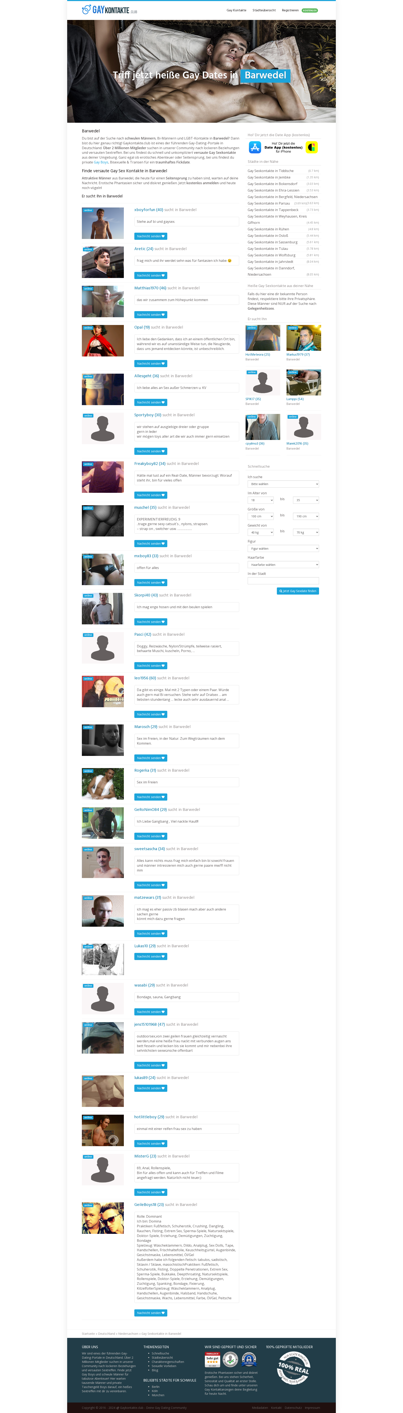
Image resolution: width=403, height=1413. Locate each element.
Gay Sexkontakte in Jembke (283, 177)
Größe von (256, 509)
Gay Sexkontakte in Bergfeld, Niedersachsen (283, 197)
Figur (252, 541)
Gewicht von (257, 525)
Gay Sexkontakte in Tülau (283, 248)
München (158, 1395)
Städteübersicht (264, 10)
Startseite (88, 1334)
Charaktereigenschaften (168, 1362)
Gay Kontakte (236, 10)
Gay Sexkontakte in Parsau (277, 203)
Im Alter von (257, 493)
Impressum (312, 1408)
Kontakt (276, 1408)
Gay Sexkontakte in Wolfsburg (283, 255)
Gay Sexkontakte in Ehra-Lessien (283, 190)
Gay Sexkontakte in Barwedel (161, 1334)
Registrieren (299, 10)
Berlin (156, 1387)
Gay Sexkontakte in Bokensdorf (283, 183)
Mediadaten (260, 1408)
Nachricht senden (149, 236)
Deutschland (106, 1334)
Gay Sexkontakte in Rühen (283, 229)
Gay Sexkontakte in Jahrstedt (283, 261)
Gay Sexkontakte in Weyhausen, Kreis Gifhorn (283, 219)
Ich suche (255, 477)
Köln (155, 1391)
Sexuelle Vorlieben (164, 1366)
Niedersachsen (128, 1334)
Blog (155, 1370)
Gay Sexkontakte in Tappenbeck (283, 209)
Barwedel (187, 210)
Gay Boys (101, 162)
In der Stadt (257, 573)
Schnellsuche (160, 1353)
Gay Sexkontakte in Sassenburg (283, 242)
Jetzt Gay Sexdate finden (299, 591)
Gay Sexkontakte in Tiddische (283, 170)
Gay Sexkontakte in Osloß (283, 235)
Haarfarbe (256, 557)
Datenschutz (293, 1408)
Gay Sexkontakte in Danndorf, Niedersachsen (283, 271)
